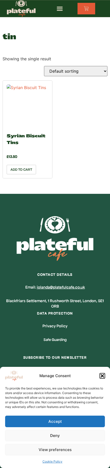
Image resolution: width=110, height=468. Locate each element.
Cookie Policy (52, 461)
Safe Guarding (55, 340)
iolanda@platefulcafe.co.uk (61, 287)
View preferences (55, 449)
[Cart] (86, 8)
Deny (55, 435)
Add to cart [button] (21, 169)
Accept (55, 421)
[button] (102, 375)
